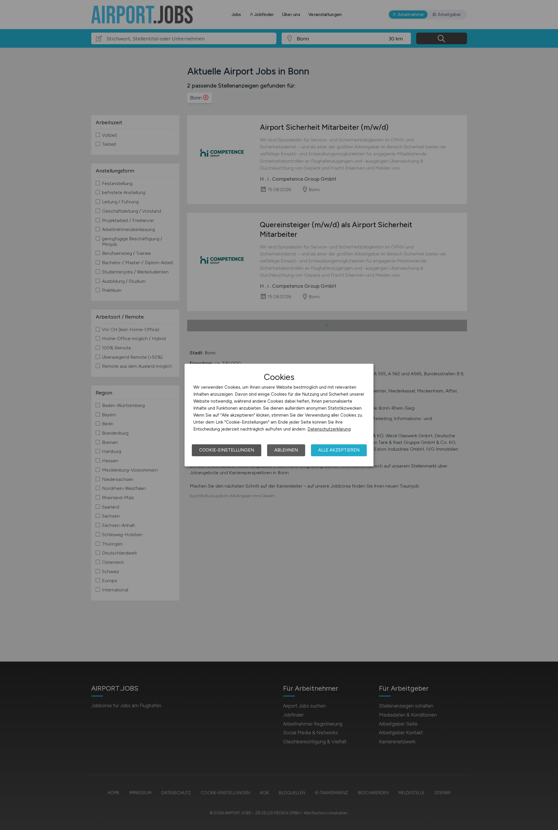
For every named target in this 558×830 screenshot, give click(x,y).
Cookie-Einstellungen (226, 450)
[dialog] (279, 415)
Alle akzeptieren (339, 450)
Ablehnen (286, 450)
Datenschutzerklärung (329, 429)
